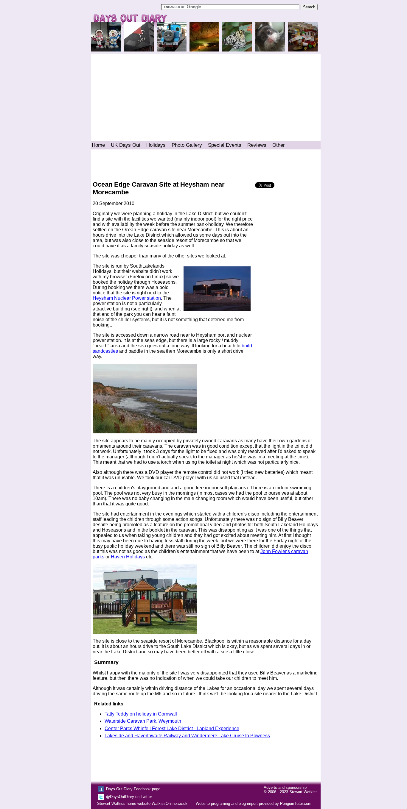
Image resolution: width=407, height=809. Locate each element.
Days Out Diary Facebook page (133, 789)
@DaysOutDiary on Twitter (129, 796)
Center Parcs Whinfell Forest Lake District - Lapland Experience (172, 728)
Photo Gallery (187, 145)
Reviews (256, 145)
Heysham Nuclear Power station (127, 298)
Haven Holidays (128, 556)
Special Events (224, 145)
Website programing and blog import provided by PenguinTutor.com (253, 803)
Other (278, 145)
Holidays (156, 145)
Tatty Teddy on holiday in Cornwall (141, 713)
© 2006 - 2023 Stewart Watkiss (291, 792)
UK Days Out (125, 145)
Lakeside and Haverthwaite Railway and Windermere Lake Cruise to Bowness (187, 735)
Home (98, 145)
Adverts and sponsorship (285, 787)
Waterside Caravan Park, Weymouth (143, 721)
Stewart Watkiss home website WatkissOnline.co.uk (142, 803)
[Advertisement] (206, 94)
